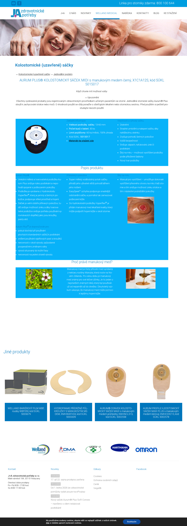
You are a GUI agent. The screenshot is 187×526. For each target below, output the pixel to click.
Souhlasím (131, 521)
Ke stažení (170, 13)
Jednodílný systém (63, 74)
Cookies (98, 476)
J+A (63, 13)
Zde (47, 523)
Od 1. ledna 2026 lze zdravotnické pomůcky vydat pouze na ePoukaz (68, 489)
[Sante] (93, 449)
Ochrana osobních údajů (106, 480)
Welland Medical (106, 13)
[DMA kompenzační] (67, 449)
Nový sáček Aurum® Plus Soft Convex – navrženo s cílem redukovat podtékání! (70, 503)
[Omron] (146, 449)
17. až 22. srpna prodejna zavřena (67, 479)
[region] (93, 37)
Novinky (86, 13)
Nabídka (127, 13)
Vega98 (97, 488)
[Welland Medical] (41, 449)
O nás (72, 13)
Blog (156, 13)
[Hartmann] (120, 447)
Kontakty (143, 13)
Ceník (96, 484)
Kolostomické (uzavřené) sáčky (34, 74)
